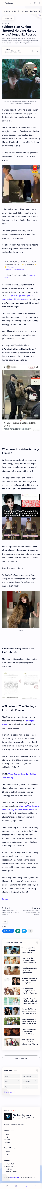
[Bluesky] (6, 1125)
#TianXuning (11, 267)
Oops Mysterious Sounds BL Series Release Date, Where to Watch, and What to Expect (29, 1042)
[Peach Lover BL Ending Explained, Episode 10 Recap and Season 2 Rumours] (12, 960)
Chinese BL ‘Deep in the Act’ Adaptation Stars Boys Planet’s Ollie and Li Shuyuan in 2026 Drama (29, 1011)
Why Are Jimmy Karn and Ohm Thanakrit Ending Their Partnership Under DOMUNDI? (29, 980)
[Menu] (16, 1186)
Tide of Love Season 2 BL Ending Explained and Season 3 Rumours (29, 970)
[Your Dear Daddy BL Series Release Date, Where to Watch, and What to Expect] (12, 1021)
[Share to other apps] (30, 931)
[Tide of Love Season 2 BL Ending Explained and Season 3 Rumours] (12, 970)
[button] (38, 3)
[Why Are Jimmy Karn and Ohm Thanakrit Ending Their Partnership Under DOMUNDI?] (12, 981)
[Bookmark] (35, 3)
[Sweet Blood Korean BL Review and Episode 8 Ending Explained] (12, 1032)
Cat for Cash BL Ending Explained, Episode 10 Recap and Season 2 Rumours (30, 991)
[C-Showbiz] (15, 11)
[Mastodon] (20, 1125)
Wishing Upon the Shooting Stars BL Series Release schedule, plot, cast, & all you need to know (29, 950)
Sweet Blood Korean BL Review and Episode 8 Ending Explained (29, 1031)
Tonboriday (9, 3)
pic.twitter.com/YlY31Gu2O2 (15, 270)
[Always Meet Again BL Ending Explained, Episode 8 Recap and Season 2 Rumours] (12, 1001)
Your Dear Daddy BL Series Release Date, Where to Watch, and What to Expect (29, 1021)
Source (5, 899)
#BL (4, 921)
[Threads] (13, 1125)
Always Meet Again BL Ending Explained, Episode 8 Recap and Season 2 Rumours (29, 1001)
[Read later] (33, 50)
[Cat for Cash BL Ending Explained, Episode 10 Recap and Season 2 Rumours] (12, 991)
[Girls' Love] (25, 11)
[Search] (31, 3)
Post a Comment (21, 1059)
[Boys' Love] (33, 11)
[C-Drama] (7, 11)
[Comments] (35, 1186)
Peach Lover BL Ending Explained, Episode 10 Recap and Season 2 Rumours (30, 960)
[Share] (25, 1186)
